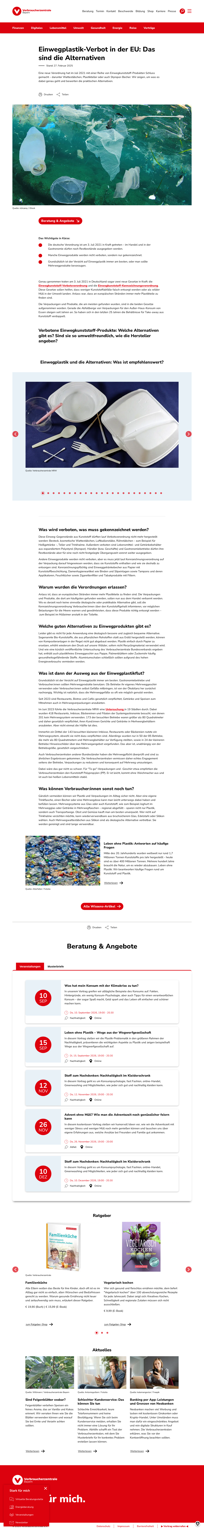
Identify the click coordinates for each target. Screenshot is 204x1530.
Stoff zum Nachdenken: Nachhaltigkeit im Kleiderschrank (107, 1075)
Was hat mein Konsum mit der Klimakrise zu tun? (101, 986)
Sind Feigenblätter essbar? (45, 1400)
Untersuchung (115, 709)
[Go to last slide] (15, 434)
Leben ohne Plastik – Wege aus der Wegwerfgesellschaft (108, 1032)
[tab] (43, 493)
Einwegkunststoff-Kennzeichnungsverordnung (128, 285)
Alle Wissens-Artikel (99, 906)
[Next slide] (189, 434)
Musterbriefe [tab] (56, 966)
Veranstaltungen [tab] (30, 966)
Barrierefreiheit (145, 1526)
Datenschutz (103, 1526)
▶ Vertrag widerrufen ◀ (174, 1526)
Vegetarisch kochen (118, 1283)
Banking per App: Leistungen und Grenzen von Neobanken (152, 1402)
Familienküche (36, 1283)
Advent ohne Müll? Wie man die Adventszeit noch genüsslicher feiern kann (117, 1117)
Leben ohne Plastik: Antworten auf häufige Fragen (136, 845)
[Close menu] (45, 1488)
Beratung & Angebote (57, 221)
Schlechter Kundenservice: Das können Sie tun (101, 1402)
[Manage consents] (197, 1523)
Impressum (124, 1526)
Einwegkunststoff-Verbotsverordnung (63, 285)
